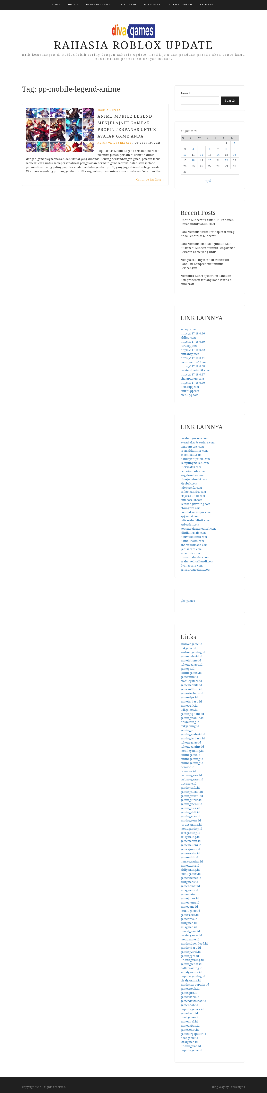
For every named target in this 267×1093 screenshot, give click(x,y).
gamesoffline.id (191, 689)
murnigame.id (190, 910)
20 (209, 160)
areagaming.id (190, 832)
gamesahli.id (189, 857)
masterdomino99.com (195, 370)
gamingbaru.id (191, 947)
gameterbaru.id (191, 701)
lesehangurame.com (194, 438)
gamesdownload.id (193, 1001)
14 (218, 154)
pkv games (188, 600)
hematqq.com (190, 386)
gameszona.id (190, 865)
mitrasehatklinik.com (195, 520)
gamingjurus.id (191, 800)
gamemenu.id (190, 902)
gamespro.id (189, 992)
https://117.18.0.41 (193, 358)
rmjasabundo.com (193, 495)
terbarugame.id (191, 775)
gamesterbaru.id (192, 693)
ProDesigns (237, 1087)
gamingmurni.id (192, 795)
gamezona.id (189, 906)
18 (193, 160)
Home (56, 4)
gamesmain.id (190, 853)
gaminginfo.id (190, 787)
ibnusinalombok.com (195, 557)
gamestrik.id (189, 705)
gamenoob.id (189, 1005)
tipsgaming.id (190, 722)
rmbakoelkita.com (193, 471)
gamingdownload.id (194, 943)
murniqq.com (190, 390)
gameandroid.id (191, 656)
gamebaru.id (189, 1013)
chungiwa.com (191, 508)
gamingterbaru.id (193, 738)
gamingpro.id (190, 955)
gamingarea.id (190, 816)
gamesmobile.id (191, 685)
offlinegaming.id (192, 759)
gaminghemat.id (192, 791)
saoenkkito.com (191, 454)
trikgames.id (189, 709)
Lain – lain (127, 4)
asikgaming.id (190, 836)
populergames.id (192, 1009)
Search (186, 93)
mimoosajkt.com (191, 499)
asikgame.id (189, 927)
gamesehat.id (190, 1029)
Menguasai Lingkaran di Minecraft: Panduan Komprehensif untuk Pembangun (205, 264)
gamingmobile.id (192, 717)
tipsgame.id (188, 783)
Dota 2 (73, 4)
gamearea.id (189, 919)
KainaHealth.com (192, 540)
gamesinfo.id (189, 676)
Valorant (207, 4)
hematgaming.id (192, 861)
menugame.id (190, 939)
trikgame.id (188, 648)
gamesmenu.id (191, 841)
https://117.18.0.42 (193, 349)
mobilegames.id (191, 681)
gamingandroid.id (193, 734)
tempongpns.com (192, 446)
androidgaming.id (193, 652)
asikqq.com (188, 329)
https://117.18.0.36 (193, 333)
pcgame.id (187, 767)
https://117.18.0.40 (193, 382)
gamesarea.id (190, 914)
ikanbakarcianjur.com (196, 512)
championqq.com (192, 378)
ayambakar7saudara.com (198, 442)
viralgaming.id (191, 980)
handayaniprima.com (195, 458)
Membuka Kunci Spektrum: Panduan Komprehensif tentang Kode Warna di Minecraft (207, 280)
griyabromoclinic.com (195, 569)
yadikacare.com (191, 549)
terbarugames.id (192, 779)
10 (184, 154)
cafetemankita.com (193, 491)
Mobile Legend (180, 4)
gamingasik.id (190, 808)
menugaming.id (191, 828)
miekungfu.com (191, 487)
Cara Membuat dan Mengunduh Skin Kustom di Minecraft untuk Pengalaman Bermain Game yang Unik (208, 248)
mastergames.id (191, 935)
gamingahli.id (190, 812)
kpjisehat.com (190, 516)
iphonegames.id (191, 664)
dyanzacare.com (192, 565)
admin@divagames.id (115, 142)
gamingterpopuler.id (195, 984)
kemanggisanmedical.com (198, 528)
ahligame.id (189, 923)
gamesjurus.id (190, 849)
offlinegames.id (191, 672)
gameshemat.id (191, 877)
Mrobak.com (189, 483)
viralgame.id (189, 1042)
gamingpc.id (189, 730)
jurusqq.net (189, 345)
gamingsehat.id (191, 964)
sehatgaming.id (191, 972)
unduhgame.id (191, 1046)
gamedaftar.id (190, 1025)
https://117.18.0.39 (193, 341)
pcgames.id (188, 771)
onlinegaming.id (192, 763)
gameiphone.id (191, 660)
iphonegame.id (191, 742)
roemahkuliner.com (194, 450)
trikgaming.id (190, 726)
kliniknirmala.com (193, 532)
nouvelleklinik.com (194, 536)
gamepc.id (187, 668)
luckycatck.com (191, 467)
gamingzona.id (191, 820)
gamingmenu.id (191, 804)
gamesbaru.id (190, 996)
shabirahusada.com (194, 545)
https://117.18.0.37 (193, 374)
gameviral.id (189, 1021)
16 (234, 154)
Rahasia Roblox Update (133, 45)
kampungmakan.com (195, 463)
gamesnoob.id (190, 988)
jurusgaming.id (191, 824)
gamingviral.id (191, 951)
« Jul (208, 180)
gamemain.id (189, 894)
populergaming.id (193, 976)
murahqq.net (190, 354)
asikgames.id (189, 890)
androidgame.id (191, 644)
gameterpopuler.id (193, 1033)
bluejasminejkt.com (194, 479)
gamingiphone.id (192, 713)
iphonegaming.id (192, 746)
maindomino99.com (194, 362)
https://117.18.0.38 (193, 366)
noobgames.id (190, 1017)
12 (201, 154)
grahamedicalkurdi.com (197, 561)
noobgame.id (189, 1037)
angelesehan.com (192, 475)
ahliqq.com (188, 337)
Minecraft (152, 4)
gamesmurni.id (191, 845)
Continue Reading (150, 179)
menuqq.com (189, 395)
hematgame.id (190, 931)
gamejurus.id (190, 898)
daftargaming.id (191, 968)
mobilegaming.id (192, 750)
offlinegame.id (190, 754)
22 (226, 160)
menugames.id (191, 873)
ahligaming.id (190, 869)
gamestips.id (189, 697)
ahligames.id (189, 882)
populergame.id (191, 1050)
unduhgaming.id (192, 960)
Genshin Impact (98, 4)
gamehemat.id (190, 886)
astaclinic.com (190, 553)
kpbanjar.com (190, 524)
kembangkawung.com (195, 504)
